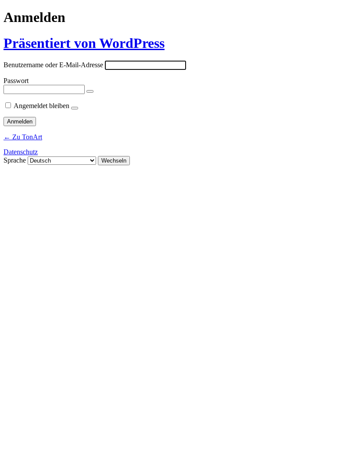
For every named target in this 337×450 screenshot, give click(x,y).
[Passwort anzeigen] (89, 91)
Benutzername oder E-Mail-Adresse (53, 65)
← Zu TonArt (23, 137)
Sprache (15, 160)
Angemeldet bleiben (41, 105)
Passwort (16, 80)
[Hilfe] (74, 108)
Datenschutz (21, 152)
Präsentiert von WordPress (84, 43)
